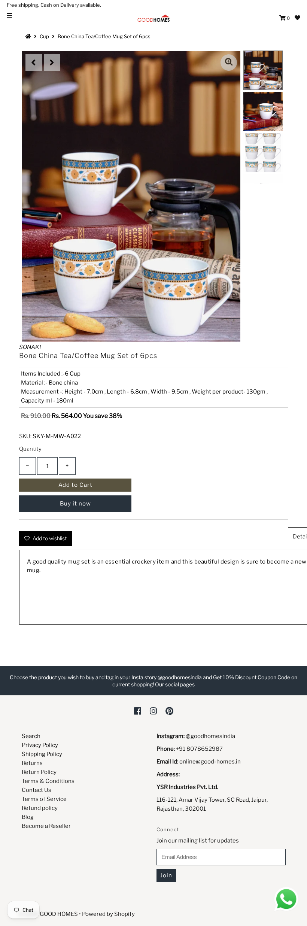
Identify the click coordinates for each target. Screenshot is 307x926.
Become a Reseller (46, 826)
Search (31, 736)
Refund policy (40, 808)
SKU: (25, 436)
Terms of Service (44, 799)
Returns (32, 763)
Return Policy (39, 772)
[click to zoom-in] (229, 62)
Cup (44, 36)
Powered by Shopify (108, 914)
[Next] (52, 62)
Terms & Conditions (48, 781)
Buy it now (75, 503)
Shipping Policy (42, 754)
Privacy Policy (40, 745)
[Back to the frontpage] (29, 36)
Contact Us (36, 790)
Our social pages (175, 684)
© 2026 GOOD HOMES (48, 914)
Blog (28, 817)
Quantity (30, 449)
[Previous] (33, 62)
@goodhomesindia (210, 736)
